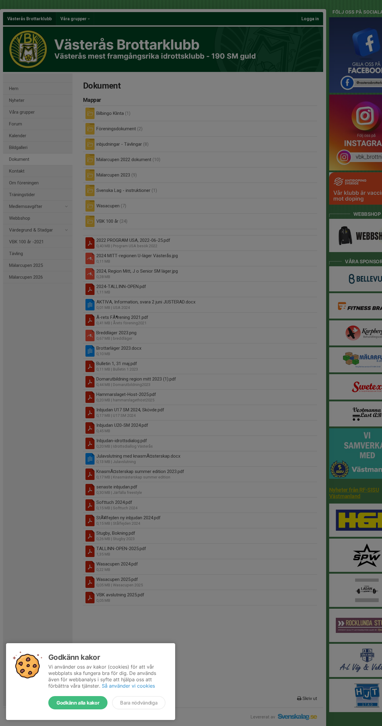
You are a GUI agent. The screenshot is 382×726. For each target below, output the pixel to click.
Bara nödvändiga (138, 703)
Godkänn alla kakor (77, 703)
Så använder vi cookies (128, 686)
